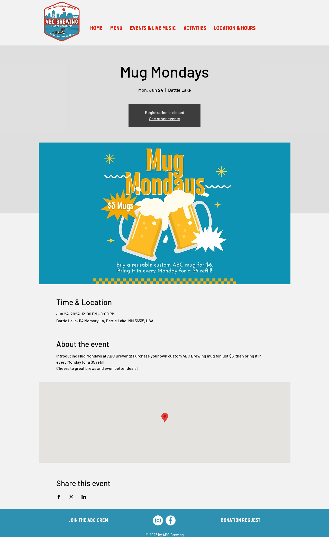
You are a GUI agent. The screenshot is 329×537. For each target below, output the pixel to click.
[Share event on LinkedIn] (83, 497)
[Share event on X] (71, 497)
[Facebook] (171, 520)
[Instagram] (158, 520)
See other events (164, 118)
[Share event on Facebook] (58, 497)
